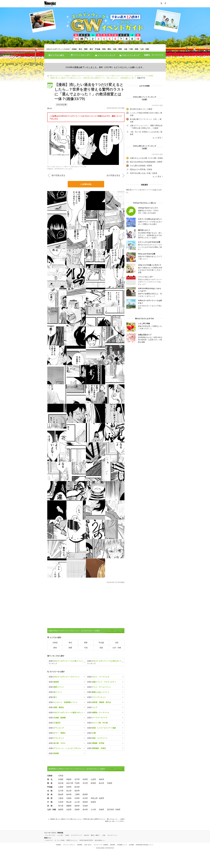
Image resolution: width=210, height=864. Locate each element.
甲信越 (97, 49)
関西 (120, 49)
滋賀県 (101, 798)
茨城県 (109, 783)
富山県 (68, 790)
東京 (91, 49)
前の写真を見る (58, 175)
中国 (131, 49)
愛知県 (60, 794)
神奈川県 (69, 783)
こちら (55, 118)
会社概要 (131, 845)
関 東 (49, 783)
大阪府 (60, 798)
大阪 (125, 49)
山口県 (77, 802)
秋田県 (85, 779)
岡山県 (68, 802)
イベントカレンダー (82, 55)
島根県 (93, 802)
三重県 (77, 794)
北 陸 (49, 790)
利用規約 (58, 845)
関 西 (49, 798)
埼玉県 (85, 783)
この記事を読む (86, 184)
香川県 (60, 806)
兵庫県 (77, 798)
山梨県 (60, 787)
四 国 (49, 806)
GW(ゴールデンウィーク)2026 (58, 49)
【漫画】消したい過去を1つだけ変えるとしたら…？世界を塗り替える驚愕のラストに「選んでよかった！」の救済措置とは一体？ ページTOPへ (86, 820)
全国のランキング (66, 662)
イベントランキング (106, 55)
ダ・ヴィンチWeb (59, 840)
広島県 (60, 802)
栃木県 (101, 783)
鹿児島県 (110, 809)
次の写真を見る (113, 175)
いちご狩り (60, 835)
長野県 (68, 787)
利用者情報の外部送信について (144, 845)
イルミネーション (112, 835)
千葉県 (77, 783)
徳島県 (77, 806)
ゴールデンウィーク (76, 835)
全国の (64, 677)
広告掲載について (122, 845)
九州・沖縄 (144, 49)
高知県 (85, 806)
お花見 (67, 835)
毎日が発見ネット (100, 840)
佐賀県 (68, 809)
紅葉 (104, 835)
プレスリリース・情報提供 (101, 845)
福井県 (77, 790)
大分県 (93, 809)
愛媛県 (68, 806)
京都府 (68, 798)
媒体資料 (112, 845)
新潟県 (77, 787)
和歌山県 (94, 798)
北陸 (114, 49)
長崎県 (77, 809)
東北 (80, 49)
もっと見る (157, 138)
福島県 (101, 779)
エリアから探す (57, 55)
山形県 (93, 779)
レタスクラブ (49, 840)
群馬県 (93, 783)
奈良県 (85, 798)
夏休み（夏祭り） (96, 835)
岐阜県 (68, 794)
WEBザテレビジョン (72, 840)
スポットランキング (131, 55)
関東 (86, 49)
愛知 (109, 49)
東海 (104, 49)
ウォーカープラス (50, 835)
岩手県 (77, 779)
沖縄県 (117, 809)
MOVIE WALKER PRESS (86, 840)
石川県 (60, 790)
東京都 (60, 783)
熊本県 (85, 809)
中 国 (49, 802)
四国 (136, 49)
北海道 (74, 49)
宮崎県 (101, 809)
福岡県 (60, 809)
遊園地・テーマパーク (153, 55)
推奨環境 (79, 845)
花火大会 (86, 835)
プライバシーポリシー (69, 845)
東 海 (49, 794)
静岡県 (85, 794)
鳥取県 (85, 802)
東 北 (49, 779)
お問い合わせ (88, 845)
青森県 (68, 779)
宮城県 (60, 779)
